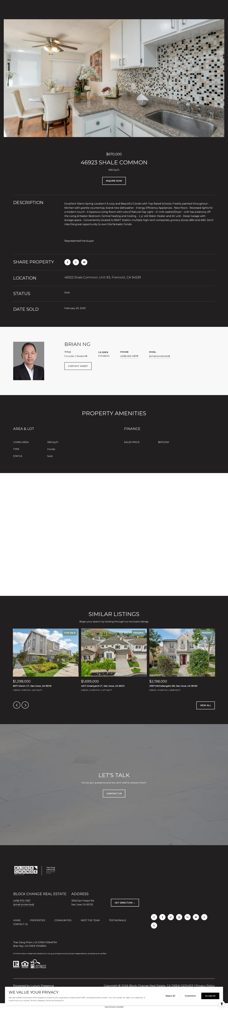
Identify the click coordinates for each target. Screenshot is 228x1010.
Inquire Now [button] (114, 180)
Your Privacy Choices (114, 1006)
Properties (37, 920)
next (25, 705)
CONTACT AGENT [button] (78, 366)
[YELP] (154, 925)
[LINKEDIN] (187, 917)
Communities (63, 920)
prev (16, 705)
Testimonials (117, 920)
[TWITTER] (204, 917)
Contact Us (20, 924)
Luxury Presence (42, 986)
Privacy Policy (205, 986)
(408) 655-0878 (129, 356)
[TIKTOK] (171, 917)
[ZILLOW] (179, 917)
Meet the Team (90, 920)
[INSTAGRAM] (154, 917)
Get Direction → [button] (125, 902)
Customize (190, 996)
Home (17, 920)
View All (205, 705)
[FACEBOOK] (162, 917)
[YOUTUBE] (196, 917)
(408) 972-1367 (21, 900)
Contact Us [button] (114, 793)
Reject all (170, 996)
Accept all (210, 996)
